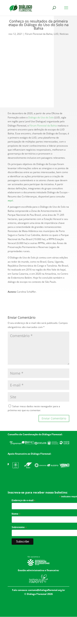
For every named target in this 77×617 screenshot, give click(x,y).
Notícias (64, 34)
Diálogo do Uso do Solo (41, 117)
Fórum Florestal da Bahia (39, 34)
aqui (10, 200)
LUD (56, 34)
